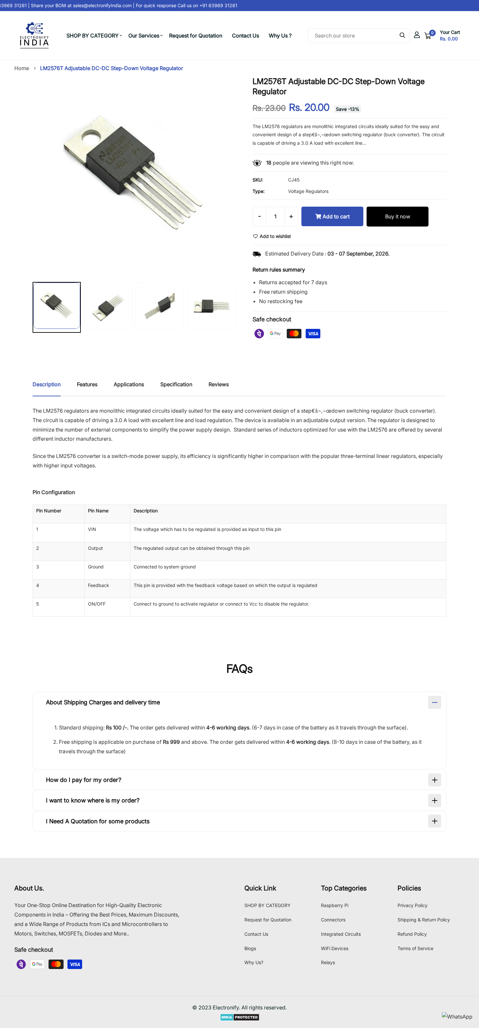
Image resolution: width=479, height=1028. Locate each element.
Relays (328, 962)
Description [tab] (47, 384)
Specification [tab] (176, 384)
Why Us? (253, 962)
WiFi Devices (334, 948)
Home (21, 68)
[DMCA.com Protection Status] (239, 1017)
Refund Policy (412, 934)
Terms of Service (415, 948)
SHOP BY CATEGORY (92, 35)
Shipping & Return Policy (424, 919)
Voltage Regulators (308, 191)
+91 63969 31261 (212, 5)
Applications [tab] (129, 384)
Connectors (333, 919)
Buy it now (397, 216)
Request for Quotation (195, 35)
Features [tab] (87, 384)
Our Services (143, 35)
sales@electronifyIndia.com (97, 5)
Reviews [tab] (219, 384)
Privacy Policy (413, 905)
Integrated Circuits (341, 934)
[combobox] (359, 35)
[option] (56, 309)
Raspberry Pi (334, 905)
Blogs (250, 948)
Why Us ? (280, 35)
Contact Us (245, 35)
